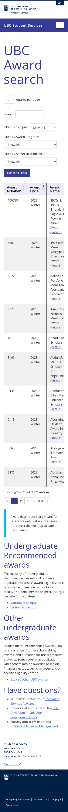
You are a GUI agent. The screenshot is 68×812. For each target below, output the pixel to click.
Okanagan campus (23, 607)
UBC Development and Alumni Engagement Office (34, 712)
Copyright (56, 799)
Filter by (16, 127)
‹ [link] (7, 501)
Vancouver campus (23, 603)
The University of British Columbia (25, 8)
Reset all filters (17, 173)
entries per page (28, 99)
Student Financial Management (36, 726)
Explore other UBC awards (29, 679)
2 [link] (21, 501)
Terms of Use (40, 799)
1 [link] (14, 501)
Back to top (11, 764)
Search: (9, 114)
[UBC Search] (60, 5)
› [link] (47, 501)
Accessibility (12, 805)
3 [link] (28, 501)
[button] (23, 187)
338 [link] (40, 501)
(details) (56, 232)
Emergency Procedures (18, 799)
